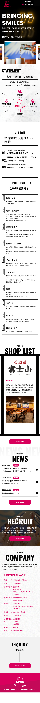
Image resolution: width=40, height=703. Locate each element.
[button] (3, 395)
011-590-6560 (18, 627)
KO (32, 5)
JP (23, 5)
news (16, 465)
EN (26, 5)
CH (29, 5)
